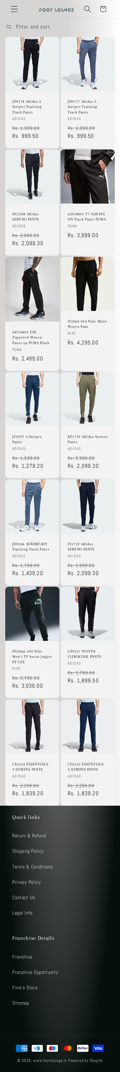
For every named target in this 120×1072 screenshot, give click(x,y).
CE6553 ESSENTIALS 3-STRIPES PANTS (85, 767)
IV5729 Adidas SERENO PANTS (81, 547)
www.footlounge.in (50, 1060)
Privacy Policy (26, 882)
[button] (14, 9)
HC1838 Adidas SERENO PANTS (25, 216)
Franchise (22, 957)
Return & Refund (29, 835)
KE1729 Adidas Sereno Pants (87, 439)
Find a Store (25, 987)
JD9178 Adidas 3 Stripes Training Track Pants (27, 106)
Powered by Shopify (85, 1060)
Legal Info (22, 913)
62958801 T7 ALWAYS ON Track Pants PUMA (87, 216)
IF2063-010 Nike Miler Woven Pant (87, 324)
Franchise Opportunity (35, 972)
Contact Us (23, 897)
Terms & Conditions (32, 867)
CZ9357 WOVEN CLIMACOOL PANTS (84, 654)
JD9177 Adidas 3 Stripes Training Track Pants (82, 106)
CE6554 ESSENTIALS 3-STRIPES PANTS (30, 767)
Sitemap (20, 1003)
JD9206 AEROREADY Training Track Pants (30, 547)
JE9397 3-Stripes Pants (27, 439)
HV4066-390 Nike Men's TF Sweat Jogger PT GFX (32, 656)
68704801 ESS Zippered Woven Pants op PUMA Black (31, 337)
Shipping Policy (27, 851)
